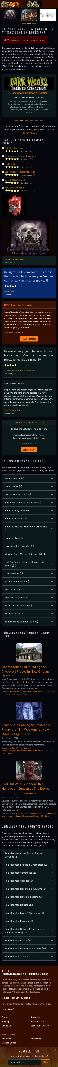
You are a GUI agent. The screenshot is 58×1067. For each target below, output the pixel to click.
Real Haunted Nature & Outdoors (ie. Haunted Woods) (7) (25, 931)
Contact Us (7, 1017)
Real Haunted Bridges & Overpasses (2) (26, 864)
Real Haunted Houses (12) (19, 904)
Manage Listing (9, 1043)
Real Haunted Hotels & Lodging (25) (24, 896)
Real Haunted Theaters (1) (19, 956)
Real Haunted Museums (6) (19, 921)
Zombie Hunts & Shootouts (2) (21, 621)
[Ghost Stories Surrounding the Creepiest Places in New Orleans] (29, 652)
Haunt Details (29, 338)
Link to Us (6, 1025)
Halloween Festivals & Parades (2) (23, 502)
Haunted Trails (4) (14, 538)
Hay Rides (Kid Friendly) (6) (19, 546)
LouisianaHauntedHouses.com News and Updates (22, 691)
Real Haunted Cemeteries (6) (20, 872)
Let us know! (8, 1009)
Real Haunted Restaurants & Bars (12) (25, 948)
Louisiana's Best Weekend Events (16, 748)
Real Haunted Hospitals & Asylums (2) (25, 888)
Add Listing (36, 1038)
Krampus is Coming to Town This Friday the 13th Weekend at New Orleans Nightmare (26, 729)
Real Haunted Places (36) (18, 940)
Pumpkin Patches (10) (16, 597)
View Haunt (29, 449)
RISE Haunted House (14, 148)
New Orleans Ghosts (14, 188)
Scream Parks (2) (14, 613)
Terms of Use (37, 1021)
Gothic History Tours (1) (18, 494)
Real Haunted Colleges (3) (19, 880)
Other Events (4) (14, 573)
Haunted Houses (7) (16, 518)
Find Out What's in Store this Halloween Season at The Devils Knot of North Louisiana (25, 788)
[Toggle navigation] (53, 4)
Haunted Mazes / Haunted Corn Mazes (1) (26, 528)
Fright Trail (10, 164)
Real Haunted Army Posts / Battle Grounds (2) (23, 855)
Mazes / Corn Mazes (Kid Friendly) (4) (25, 554)
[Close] (55, 1049)
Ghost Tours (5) (13, 486)
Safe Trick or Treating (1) (18, 605)
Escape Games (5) (14, 478)
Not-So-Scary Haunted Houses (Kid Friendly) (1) (24, 564)
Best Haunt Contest (40, 1025)
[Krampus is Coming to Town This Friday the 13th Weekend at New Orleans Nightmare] (29, 710)
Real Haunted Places (20, 694)
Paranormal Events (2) (17, 581)
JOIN (45, 1062)
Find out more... (29, 132)
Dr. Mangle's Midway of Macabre (20, 156)
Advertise (6, 1038)
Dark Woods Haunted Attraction (29, 92)
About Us (35, 1017)
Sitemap (6, 1021)
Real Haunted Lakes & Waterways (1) (25, 913)
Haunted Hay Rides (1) (17, 510)
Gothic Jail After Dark (15, 180)
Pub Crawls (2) (13, 589)
